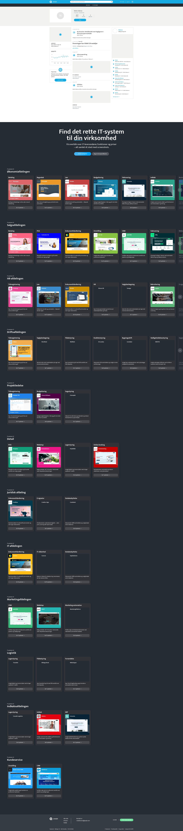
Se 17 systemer (19, 315)
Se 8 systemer (105, 368)
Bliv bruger (122, 1)
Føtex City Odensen (119, 78)
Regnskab (40, 177)
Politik (65, 823)
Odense (120, 30)
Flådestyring (69, 338)
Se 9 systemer (133, 208)
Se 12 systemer (19, 208)
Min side (88, 5)
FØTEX (116, 67)
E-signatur (40, 498)
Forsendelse (69, 658)
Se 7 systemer (133, 315)
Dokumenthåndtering (73, 231)
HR (95, 284)
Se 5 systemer (48, 529)
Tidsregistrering (14, 284)
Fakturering (126, 177)
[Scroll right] (180, 193)
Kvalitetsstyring (99, 338)
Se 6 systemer (105, 208)
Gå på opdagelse (82, 154)
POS (38, 231)
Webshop (40, 444)
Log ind (128, 2)
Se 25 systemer (105, 261)
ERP (66, 712)
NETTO (116, 89)
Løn (66, 177)
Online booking (99, 444)
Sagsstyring (69, 391)
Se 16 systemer (76, 261)
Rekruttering (155, 284)
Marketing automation (73, 605)
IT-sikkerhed (41, 551)
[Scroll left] (2, 193)
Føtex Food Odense (119, 82)
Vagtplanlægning (128, 284)
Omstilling (97, 231)
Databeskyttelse (71, 498)
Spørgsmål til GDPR (129, 829)
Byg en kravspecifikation (100, 154)
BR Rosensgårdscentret (120, 64)
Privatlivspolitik (114, 829)
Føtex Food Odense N (119, 85)
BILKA (116, 60)
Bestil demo (60, 80)
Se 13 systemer (76, 208)
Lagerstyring (69, 444)
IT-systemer (95, 5)
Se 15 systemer (48, 261)
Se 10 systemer (48, 582)
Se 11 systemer (133, 261)
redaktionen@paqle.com (83, 821)
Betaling (11, 177)
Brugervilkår (121, 829)
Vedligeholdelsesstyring (159, 338)
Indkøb (153, 177)
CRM (123, 231)
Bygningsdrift (127, 338)
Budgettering (98, 177)
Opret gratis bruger (127, 820)
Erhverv (66, 821)
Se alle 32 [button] (115, 97)
